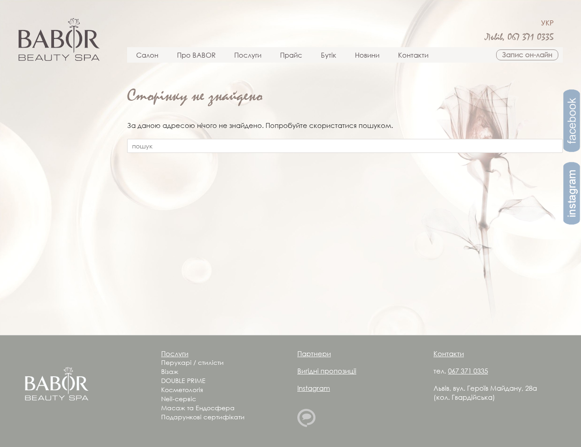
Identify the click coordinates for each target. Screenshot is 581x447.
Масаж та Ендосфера (198, 407)
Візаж (169, 371)
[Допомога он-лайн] (306, 424)
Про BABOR (196, 54)
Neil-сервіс (178, 398)
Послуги (247, 54)
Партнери (314, 353)
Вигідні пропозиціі (326, 370)
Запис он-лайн (527, 54)
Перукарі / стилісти (192, 362)
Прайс (291, 54)
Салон (147, 54)
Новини (367, 54)
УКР (547, 22)
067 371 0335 (530, 37)
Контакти (413, 54)
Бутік (328, 54)
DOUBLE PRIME (183, 380)
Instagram (313, 388)
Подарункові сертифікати (203, 417)
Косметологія (182, 389)
